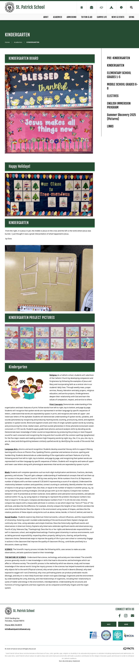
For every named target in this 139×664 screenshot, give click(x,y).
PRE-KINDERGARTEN (118, 58)
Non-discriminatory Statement (69, 661)
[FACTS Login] (101, 7)
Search (130, 7)
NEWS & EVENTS (118, 17)
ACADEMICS (57, 17)
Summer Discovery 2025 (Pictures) (121, 117)
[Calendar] (82, 7)
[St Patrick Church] (111, 7)
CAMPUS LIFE (102, 17)
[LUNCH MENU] (91, 7)
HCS (108, 624)
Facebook (120, 615)
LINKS (110, 126)
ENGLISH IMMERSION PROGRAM (119, 105)
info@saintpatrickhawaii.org (17, 629)
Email (132, 615)
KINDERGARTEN (115, 65)
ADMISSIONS (71, 17)
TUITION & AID (86, 17)
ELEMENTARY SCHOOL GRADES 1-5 (119, 75)
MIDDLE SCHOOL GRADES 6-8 (122, 86)
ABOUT (46, 17)
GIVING (131, 17)
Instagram (125, 615)
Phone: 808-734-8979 (13, 625)
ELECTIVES (112, 96)
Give (126, 624)
